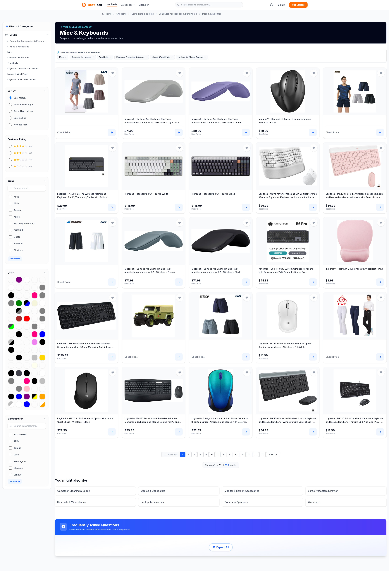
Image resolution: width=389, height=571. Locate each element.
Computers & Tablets (142, 13)
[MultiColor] (27, 326)
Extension (144, 4)
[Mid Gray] (42, 319)
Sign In (281, 4)
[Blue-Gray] (19, 389)
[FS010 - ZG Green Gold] (19, 303)
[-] (11, 311)
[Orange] (42, 396)
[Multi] (27, 358)
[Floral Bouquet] (27, 350)
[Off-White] (11, 287)
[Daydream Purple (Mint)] (27, 396)
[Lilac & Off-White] (19, 381)
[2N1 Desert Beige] (35, 303)
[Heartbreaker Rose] (27, 381)
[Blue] (42, 334)
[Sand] (35, 311)
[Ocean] (19, 365)
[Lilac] (11, 365)
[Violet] (35, 342)
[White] (27, 311)
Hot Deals (112, 4)
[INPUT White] (42, 326)
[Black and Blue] (27, 303)
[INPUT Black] (27, 373)
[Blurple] (35, 287)
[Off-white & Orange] (42, 404)
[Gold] (42, 358)
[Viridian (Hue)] (27, 334)
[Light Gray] (11, 381)
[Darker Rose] (35, 334)
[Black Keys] (19, 334)
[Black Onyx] (35, 381)
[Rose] (35, 295)
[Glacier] (19, 350)
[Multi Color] (27, 287)
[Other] (11, 280)
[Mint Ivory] (35, 365)
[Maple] (42, 389)
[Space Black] (11, 396)
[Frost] (19, 287)
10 (236, 454)
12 (249, 454)
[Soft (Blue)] (27, 404)
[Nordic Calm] (35, 350)
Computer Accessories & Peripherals (178, 13)
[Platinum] (35, 373)
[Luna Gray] (42, 295)
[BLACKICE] (42, 280)
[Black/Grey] (19, 311)
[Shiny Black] (11, 295)
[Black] (11, 350)
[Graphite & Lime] (11, 326)
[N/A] (42, 365)
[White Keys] (42, 303)
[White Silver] (42, 373)
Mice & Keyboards (211, 13)
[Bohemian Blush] (19, 342)
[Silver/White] (11, 404)
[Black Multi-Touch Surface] (42, 342)
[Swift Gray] (35, 326)
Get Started (298, 4)
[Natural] (11, 319)
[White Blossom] (19, 404)
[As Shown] (27, 295)
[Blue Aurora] (19, 396)
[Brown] (19, 319)
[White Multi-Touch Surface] (27, 280)
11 (243, 454)
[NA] (35, 319)
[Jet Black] (19, 358)
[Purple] (19, 280)
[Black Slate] (11, 373)
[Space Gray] (42, 287)
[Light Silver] (35, 358)
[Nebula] (11, 334)
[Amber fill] (35, 389)
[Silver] (42, 381)
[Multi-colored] (27, 365)
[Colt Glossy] (35, 404)
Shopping (121, 13)
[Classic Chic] (11, 389)
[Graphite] (19, 373)
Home (108, 13)
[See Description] (11, 358)
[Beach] (35, 280)
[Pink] (27, 389)
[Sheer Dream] (19, 295)
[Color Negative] (42, 350)
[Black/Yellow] (35, 396)
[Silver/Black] (11, 342)
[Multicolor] (27, 342)
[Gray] (42, 311)
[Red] (27, 319)
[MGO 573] (19, 326)
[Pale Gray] (11, 303)
